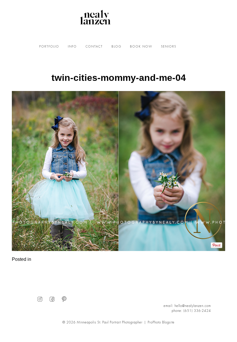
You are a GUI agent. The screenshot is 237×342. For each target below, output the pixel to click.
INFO (72, 46)
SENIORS (168, 46)
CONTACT (94, 46)
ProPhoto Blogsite (161, 322)
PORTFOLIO (49, 46)
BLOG (116, 46)
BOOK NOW (141, 46)
